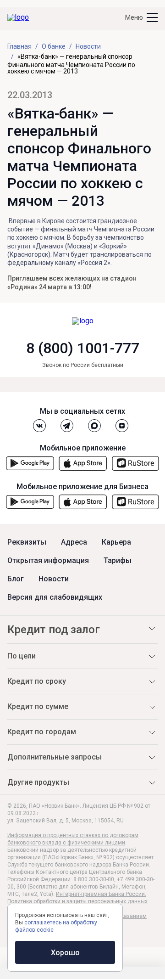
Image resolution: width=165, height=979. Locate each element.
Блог (15, 579)
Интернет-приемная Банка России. (101, 894)
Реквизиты (26, 542)
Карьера (116, 542)
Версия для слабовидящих (54, 597)
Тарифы (118, 560)
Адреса (74, 542)
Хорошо (65, 952)
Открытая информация (48, 560)
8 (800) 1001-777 (82, 348)
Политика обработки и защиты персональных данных (77, 901)
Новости (53, 579)
